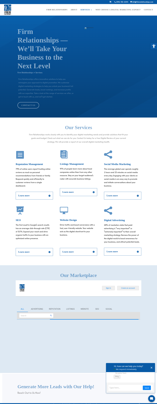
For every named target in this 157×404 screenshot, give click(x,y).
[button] (154, 46)
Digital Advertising (115, 219)
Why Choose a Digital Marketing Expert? (118, 10)
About (74, 10)
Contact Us (27, 105)
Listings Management (72, 163)
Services (85, 10)
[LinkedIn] (110, 2)
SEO (18, 219)
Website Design (69, 219)
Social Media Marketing (118, 163)
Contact (148, 10)
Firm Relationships (56, 10)
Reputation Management (30, 163)
